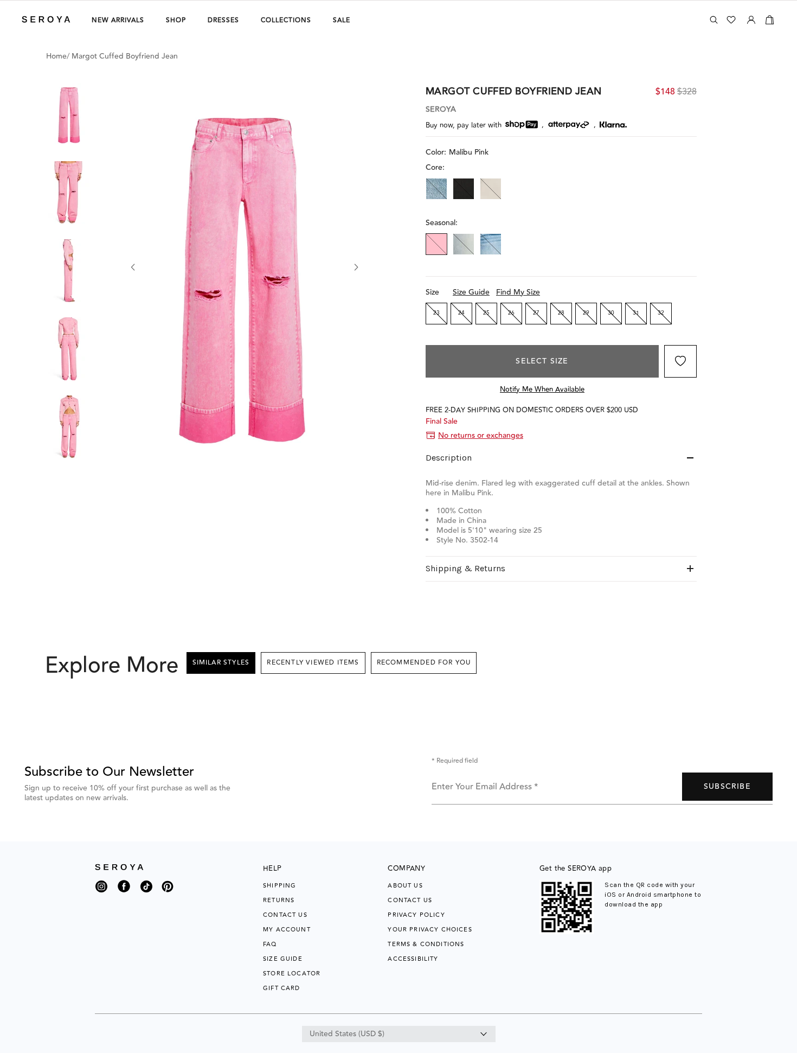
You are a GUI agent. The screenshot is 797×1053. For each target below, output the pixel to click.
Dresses (223, 20)
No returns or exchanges (480, 436)
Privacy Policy (416, 915)
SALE (341, 20)
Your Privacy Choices (430, 929)
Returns (278, 900)
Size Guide (471, 292)
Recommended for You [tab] (424, 663)
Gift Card (281, 988)
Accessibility (413, 958)
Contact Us (285, 915)
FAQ (270, 944)
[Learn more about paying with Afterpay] (569, 125)
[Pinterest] (167, 893)
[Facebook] (124, 893)
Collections (286, 20)
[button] (69, 114)
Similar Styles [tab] (221, 663)
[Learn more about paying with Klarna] (613, 124)
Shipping (279, 885)
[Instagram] (101, 889)
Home (56, 56)
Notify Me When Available (542, 389)
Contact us (410, 900)
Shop (176, 20)
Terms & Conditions (426, 944)
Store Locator (291, 973)
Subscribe (727, 787)
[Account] (751, 18)
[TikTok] (146, 889)
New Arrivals (118, 20)
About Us (405, 885)
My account (287, 929)
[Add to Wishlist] (680, 361)
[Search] (713, 19)
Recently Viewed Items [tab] (313, 663)
